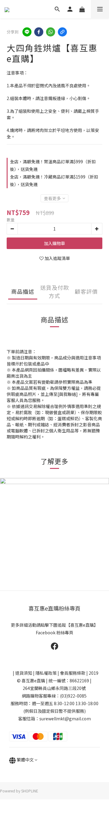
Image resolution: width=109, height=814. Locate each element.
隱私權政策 (46, 673)
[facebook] (38, 31)
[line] (26, 31)
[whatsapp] (50, 31)
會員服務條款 (72, 673)
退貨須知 (23, 673)
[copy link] (62, 31)
